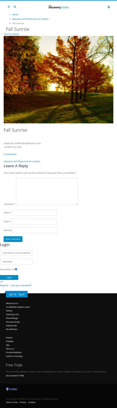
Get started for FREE (15, 375)
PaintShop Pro (12, 314)
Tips (8, 345)
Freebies (10, 341)
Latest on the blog (14, 356)
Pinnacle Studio (13, 322)
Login (108, 6)
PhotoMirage (12, 318)
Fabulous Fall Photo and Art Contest (22, 161)
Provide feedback (14, 352)
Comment (9, 204)
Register (4, 285)
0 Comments (10, 154)
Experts (9, 337)
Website (8, 230)
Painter (9, 310)
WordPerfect (11, 329)
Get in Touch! (17, 294)
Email (7, 221)
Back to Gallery (11, 34)
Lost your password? (21, 285)
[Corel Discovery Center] (58, 6)
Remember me (7, 269)
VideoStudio (11, 325)
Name (8, 212)
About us (10, 348)
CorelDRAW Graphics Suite (18, 307)
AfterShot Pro (12, 303)
